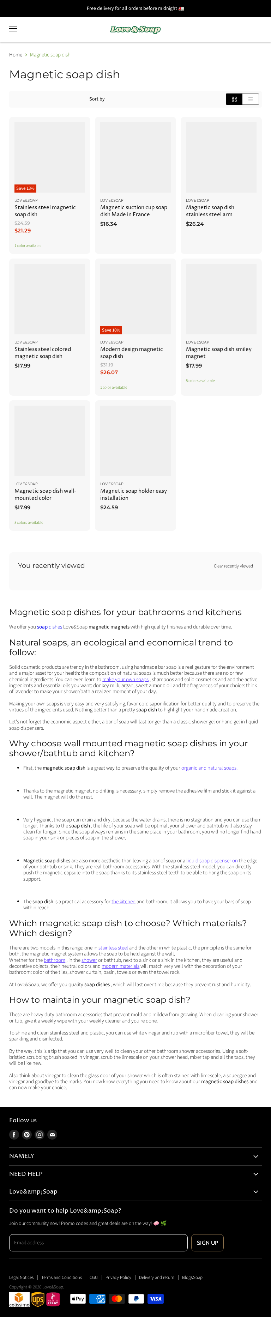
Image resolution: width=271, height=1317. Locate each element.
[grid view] (234, 99)
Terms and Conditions (61, 1277)
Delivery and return (156, 1277)
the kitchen (124, 901)
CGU (94, 1277)
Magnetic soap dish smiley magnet (219, 353)
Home (15, 55)
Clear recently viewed (233, 566)
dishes (55, 627)
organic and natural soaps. (209, 768)
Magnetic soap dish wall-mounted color (45, 494)
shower (89, 960)
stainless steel (113, 948)
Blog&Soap (192, 1277)
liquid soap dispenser (208, 860)
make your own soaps (125, 679)
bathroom (54, 960)
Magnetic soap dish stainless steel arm (210, 211)
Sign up (207, 1242)
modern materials (120, 966)
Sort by (97, 99)
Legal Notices (21, 1277)
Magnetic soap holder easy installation (133, 494)
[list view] (250, 99)
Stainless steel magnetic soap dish (45, 211)
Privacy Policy (118, 1277)
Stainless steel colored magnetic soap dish (42, 353)
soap (42, 627)
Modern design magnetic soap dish (131, 353)
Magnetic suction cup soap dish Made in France (133, 211)
